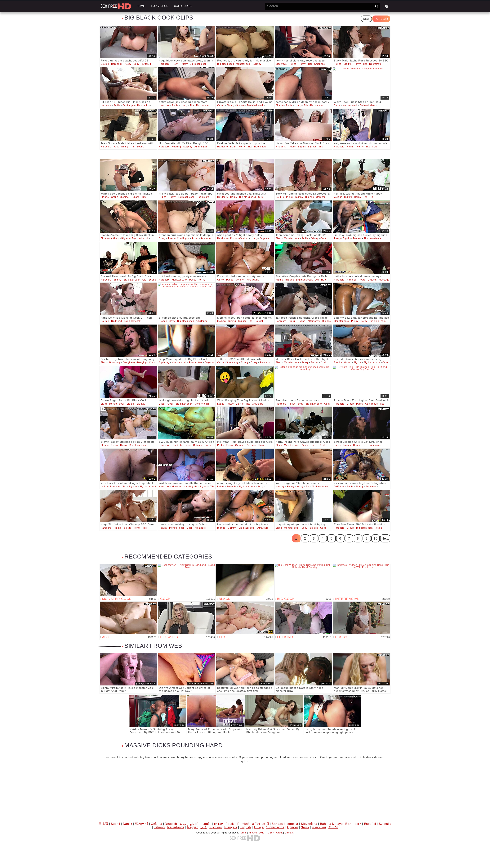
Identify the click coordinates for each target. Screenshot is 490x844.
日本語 (103, 823)
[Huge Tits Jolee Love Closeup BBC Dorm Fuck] (128, 506)
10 (375, 538)
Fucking (176, 146)
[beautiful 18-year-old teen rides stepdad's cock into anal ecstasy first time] (245, 669)
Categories (183, 5)
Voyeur (338, 197)
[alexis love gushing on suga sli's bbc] (186, 506)
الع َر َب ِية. (187, 823)
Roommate (375, 64)
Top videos (159, 5)
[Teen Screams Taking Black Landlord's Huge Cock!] (303, 216)
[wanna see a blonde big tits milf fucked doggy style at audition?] (128, 175)
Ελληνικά (141, 823)
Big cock (251, 445)
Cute (374, 146)
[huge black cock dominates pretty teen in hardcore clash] (186, 42)
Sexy (136, 64)
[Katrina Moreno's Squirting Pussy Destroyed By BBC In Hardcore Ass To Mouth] (157, 711)
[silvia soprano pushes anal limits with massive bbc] (245, 175)
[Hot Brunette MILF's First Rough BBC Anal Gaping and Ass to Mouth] (186, 125)
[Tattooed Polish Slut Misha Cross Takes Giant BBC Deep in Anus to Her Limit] (303, 299)
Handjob (352, 279)
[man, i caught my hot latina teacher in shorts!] (245, 465)
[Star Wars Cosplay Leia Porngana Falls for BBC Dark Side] (303, 258)
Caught (259, 321)
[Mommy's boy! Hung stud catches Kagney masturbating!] (245, 299)
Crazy (254, 362)
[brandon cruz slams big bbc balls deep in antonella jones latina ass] (186, 216)
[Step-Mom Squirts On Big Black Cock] (186, 341)
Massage (384, 279)
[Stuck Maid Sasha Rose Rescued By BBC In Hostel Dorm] (361, 42)
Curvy (162, 238)
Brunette (115, 486)
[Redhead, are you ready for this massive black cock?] (245, 42)
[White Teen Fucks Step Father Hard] (361, 83)
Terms (242, 832)
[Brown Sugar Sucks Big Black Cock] (128, 382)
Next (385, 538)
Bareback (116, 64)
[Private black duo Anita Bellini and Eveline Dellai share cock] (245, 83)
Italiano (159, 827)
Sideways (281, 64)
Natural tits (143, 105)
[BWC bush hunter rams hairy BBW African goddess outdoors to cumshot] (186, 423)
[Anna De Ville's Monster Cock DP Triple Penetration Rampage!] (128, 299)
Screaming (232, 362)
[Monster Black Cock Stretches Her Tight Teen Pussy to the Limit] (303, 341)
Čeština (156, 823)
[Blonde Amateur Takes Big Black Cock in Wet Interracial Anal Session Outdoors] (128, 216)
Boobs (140, 146)
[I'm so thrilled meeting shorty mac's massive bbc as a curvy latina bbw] (245, 258)
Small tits (319, 64)
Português (203, 823)
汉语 (203, 827)
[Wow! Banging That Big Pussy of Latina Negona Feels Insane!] (245, 382)
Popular (381, 18)
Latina (221, 403)
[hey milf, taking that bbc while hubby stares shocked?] (361, 175)
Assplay (187, 146)
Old (372, 197)
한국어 (333, 827)
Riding (292, 64)
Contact (289, 832)
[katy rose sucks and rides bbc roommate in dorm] (361, 125)
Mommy (221, 321)
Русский (215, 827)
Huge (261, 445)
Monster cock (243, 64)
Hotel (324, 279)
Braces (315, 362)
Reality (338, 362)
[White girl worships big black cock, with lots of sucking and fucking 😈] (186, 382)
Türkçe (259, 827)
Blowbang (115, 362)
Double (105, 64)
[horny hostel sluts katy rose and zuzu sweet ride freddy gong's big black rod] (303, 42)
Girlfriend (339, 486)
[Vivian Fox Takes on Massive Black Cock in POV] (303, 125)
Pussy (127, 64)
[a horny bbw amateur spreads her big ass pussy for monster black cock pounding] (361, 299)
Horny (302, 64)
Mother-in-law (320, 486)
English (245, 827)
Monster (240, 279)
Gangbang (129, 362)
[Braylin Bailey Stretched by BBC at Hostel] (128, 423)
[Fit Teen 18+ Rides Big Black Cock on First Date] (128, 83)
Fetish (378, 528)
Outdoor (243, 238)
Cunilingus (128, 105)
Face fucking (121, 146)
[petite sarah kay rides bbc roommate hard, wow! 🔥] (186, 83)
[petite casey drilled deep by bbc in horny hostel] (303, 83)
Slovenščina (275, 827)
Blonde (280, 105)
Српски (292, 827)
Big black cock (198, 64)
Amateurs (206, 238)
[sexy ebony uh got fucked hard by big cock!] (303, 506)
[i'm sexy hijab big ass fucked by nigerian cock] (361, 216)
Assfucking (253, 279)
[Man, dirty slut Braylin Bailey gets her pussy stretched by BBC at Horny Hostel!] (361, 669)
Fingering (281, 146)
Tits (310, 64)
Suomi (115, 823)
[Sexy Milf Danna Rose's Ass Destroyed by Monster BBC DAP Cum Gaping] (303, 175)
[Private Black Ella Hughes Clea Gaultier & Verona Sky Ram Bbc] (361, 382)
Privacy (252, 832)
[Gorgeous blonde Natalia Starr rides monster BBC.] (303, 669)
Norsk (305, 827)
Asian (195, 238)
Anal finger (200, 146)
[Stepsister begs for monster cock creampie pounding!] (303, 382)
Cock (323, 238)
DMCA (262, 832)
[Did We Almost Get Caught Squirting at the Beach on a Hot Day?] (186, 669)
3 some (240, 105)
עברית (218, 823)
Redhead (116, 321)
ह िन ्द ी (260, 823)
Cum (261, 197)
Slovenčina (309, 823)
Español (370, 823)
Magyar (192, 827)
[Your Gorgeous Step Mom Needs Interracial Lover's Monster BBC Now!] (303, 465)
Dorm (233, 146)
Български (353, 823)
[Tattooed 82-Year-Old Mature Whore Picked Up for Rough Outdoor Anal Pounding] (245, 341)
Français (230, 827)
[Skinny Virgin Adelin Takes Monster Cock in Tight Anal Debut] (128, 669)
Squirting (164, 362)
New (366, 18)
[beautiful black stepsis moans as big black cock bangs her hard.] (361, 341)
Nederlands (175, 827)
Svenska (385, 823)
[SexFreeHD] (115, 6)
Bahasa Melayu (331, 823)
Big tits (348, 64)
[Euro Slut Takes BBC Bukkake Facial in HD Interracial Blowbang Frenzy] (361, 506)
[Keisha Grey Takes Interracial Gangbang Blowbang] (128, 341)
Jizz (124, 486)
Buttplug (146, 64)
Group (220, 105)
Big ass (312, 146)
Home (141, 5)
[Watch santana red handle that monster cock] (186, 465)
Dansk (127, 823)
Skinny (257, 64)
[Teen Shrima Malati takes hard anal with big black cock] (128, 125)
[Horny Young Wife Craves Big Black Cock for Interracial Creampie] (303, 423)
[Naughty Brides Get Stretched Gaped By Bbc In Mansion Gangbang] (274, 711)
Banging (142, 362)
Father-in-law (367, 105)
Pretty (175, 64)
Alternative (314, 321)
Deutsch (171, 823)
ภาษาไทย (319, 827)
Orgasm (320, 197)
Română (243, 823)
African (115, 238)
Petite (117, 105)
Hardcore (164, 64)
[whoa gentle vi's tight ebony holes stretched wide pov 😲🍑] (245, 216)
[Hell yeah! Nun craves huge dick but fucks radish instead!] (245, 423)
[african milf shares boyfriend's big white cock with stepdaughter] (361, 465)
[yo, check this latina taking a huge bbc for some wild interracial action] (128, 465)
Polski (230, 823)
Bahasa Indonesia (285, 823)
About (279, 832)
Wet (200, 362)
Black (337, 105)
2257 (271, 832)
